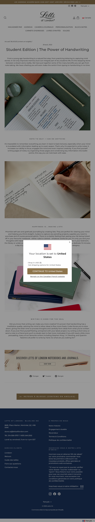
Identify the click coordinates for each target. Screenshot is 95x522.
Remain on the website (47, 276)
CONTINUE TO (47, 271)
